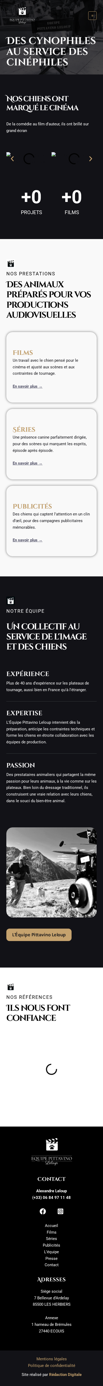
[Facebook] (43, 1211)
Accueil (51, 1225)
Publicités (51, 1245)
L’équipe (51, 1252)
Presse (51, 1258)
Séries (51, 1238)
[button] (12, 158)
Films (52, 1232)
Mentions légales (51, 1359)
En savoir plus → (28, 386)
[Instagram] (60, 1211)
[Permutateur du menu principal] (92, 15)
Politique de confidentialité (51, 1365)
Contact (52, 1265)
